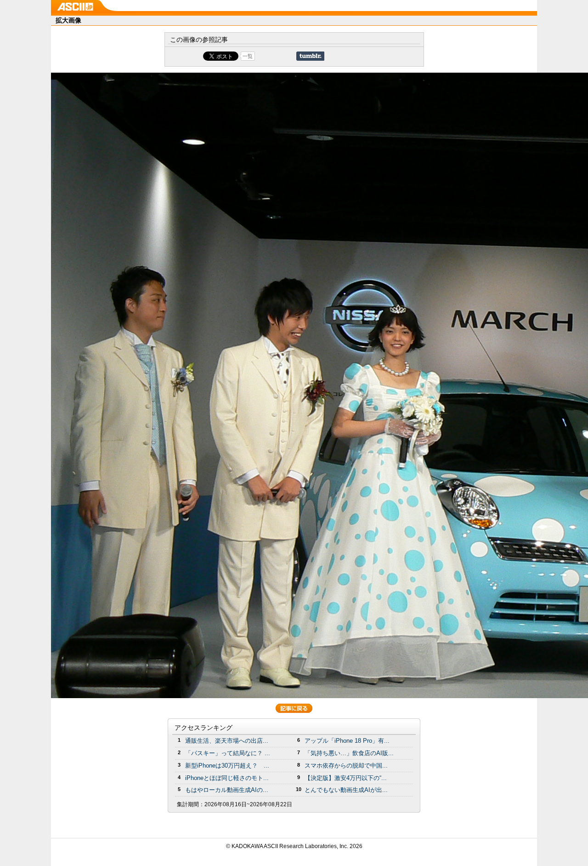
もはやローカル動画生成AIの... (226, 789)
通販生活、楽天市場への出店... (226, 740)
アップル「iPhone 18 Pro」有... (347, 740)
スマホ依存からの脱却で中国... (346, 765)
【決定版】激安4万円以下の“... (346, 777)
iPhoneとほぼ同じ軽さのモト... (227, 777)
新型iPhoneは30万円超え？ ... (227, 765)
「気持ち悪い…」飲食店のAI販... (349, 753)
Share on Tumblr (310, 56)
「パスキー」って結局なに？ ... (227, 753)
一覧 (248, 56)
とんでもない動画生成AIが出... (346, 789)
